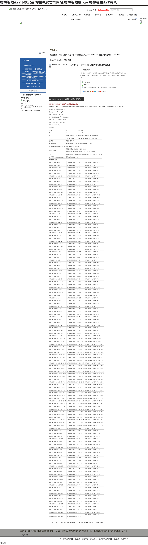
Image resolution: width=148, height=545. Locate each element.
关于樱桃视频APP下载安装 (76, 15)
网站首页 (65, 15)
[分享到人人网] (97, 91)
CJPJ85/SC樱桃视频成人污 (32, 83)
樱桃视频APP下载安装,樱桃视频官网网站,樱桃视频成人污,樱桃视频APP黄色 (58, 2)
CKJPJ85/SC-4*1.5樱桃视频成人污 (34, 69)
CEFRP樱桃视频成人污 (31, 78)
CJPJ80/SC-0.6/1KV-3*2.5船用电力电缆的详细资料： (66, 99)
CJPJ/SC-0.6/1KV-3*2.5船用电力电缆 (64, 522)
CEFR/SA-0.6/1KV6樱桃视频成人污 (35, 72)
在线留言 (120, 15)
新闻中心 (98, 15)
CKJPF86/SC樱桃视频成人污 (33, 81)
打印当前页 (87, 82)
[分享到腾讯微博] (95, 91)
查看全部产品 (33, 91)
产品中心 (71, 55)
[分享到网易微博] (100, 91)
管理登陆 (124, 539)
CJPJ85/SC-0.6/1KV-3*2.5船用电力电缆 (92, 522)
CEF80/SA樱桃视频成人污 (32, 86)
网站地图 (25, 535)
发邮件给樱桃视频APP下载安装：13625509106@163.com (100, 87)
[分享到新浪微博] (93, 91)
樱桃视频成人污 (29, 65)
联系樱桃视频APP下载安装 (132, 15)
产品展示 (87, 15)
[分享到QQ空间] (90, 91)
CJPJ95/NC (28, 75)
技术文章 (109, 15)
